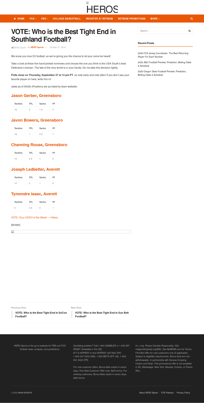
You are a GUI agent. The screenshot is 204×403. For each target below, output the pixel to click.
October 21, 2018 (58, 47)
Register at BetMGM (99, 18)
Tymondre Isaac (26, 194)
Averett (53, 169)
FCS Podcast (167, 392)
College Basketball (67, 18)
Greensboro (50, 95)
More (153, 18)
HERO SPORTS (25, 392)
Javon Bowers (24, 120)
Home (21, 18)
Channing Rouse (27, 144)
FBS (43, 18)
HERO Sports (37, 47)
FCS (32, 18)
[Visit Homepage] (102, 7)
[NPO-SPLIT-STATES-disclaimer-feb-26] (71, 263)
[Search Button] (191, 18)
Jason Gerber (24, 95)
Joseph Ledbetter (27, 169)
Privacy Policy (183, 392)
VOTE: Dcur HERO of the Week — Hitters (34, 217)
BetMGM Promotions (132, 18)
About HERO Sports (148, 392)
